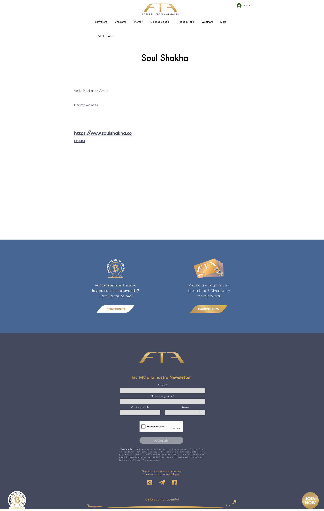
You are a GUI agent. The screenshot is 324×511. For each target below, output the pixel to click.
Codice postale (140, 407)
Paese (185, 407)
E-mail (162, 385)
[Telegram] (162, 482)
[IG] (150, 482)
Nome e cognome (161, 396)
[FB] (174, 482)
